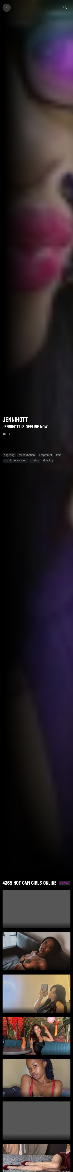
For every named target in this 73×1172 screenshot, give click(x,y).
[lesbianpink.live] (7, 8)
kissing (35, 460)
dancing (48, 460)
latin (58, 455)
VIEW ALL (64, 883)
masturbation (27, 455)
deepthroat (45, 455)
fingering (9, 455)
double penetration (15, 460)
